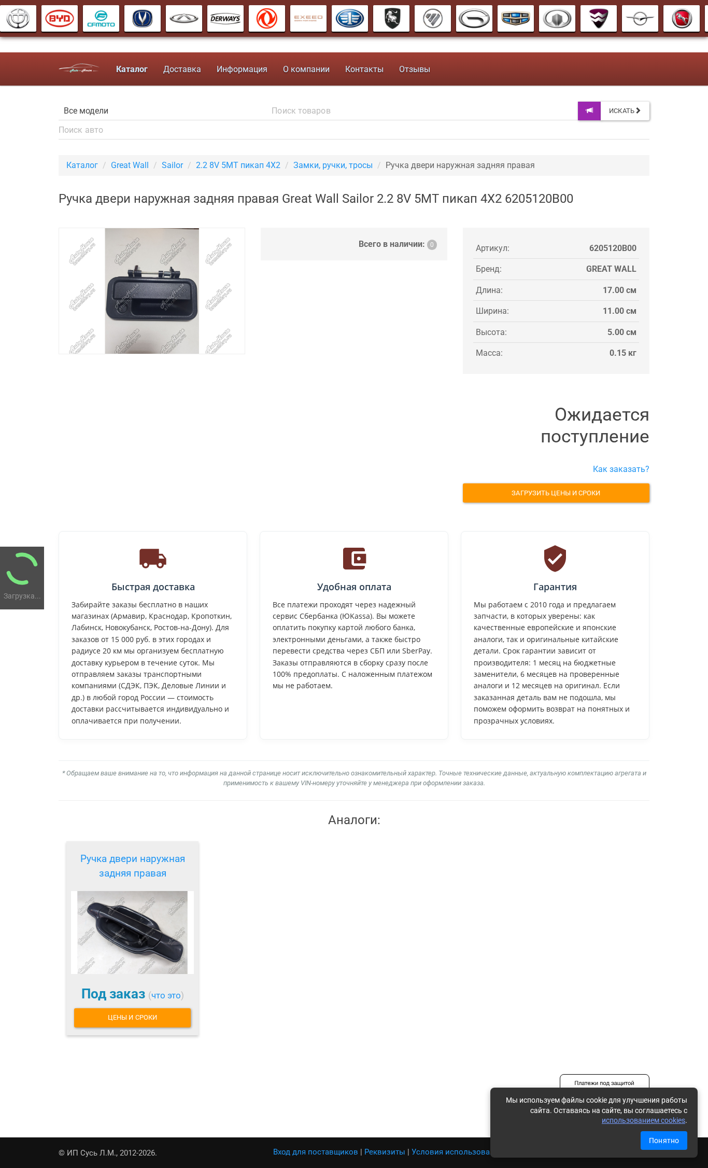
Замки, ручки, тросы (333, 165)
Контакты (364, 69)
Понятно (664, 1140)
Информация (242, 69)
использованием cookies (643, 1120)
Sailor (172, 165)
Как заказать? (621, 469)
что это (166, 995)
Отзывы (414, 69)
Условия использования (457, 1152)
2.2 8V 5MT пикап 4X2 (238, 165)
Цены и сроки (132, 1017)
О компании (306, 69)
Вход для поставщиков (315, 1152)
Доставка (182, 69)
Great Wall (130, 165)
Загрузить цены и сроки (556, 493)
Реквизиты (384, 1152)
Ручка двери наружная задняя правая (132, 866)
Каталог (82, 165)
